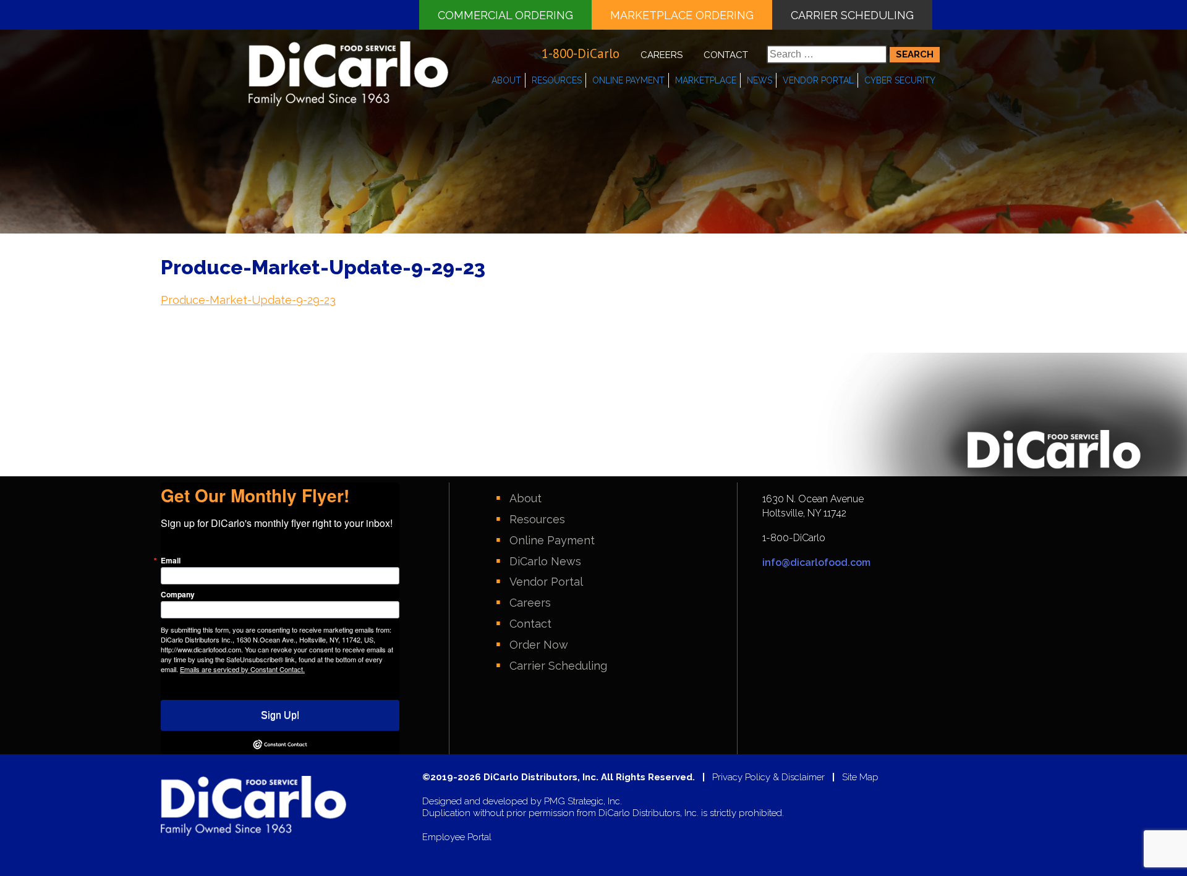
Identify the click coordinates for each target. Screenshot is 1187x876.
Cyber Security (899, 80)
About (506, 80)
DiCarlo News (545, 561)
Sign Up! (280, 715)
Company (178, 594)
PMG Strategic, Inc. (583, 801)
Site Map (860, 777)
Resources (557, 80)
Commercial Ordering (505, 15)
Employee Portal (456, 837)
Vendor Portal (818, 80)
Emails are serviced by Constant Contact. (242, 669)
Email (171, 560)
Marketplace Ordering (682, 15)
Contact (726, 55)
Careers (661, 55)
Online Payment (628, 80)
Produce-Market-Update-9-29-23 (248, 299)
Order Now (538, 644)
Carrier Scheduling (852, 15)
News (759, 80)
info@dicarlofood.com (816, 562)
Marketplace (705, 80)
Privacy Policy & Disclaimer (768, 777)
